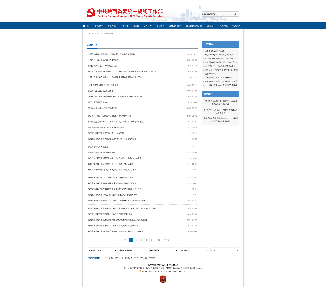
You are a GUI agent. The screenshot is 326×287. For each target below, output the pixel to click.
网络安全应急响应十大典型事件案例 (219, 55)
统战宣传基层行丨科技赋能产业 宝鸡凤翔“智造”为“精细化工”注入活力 (115, 189)
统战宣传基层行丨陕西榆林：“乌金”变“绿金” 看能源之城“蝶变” (112, 170)
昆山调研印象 (210, 74)
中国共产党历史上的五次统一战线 (218, 78)
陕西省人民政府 (131, 258)
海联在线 (143, 258)
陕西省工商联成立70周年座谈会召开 (102, 66)
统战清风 (236, 26)
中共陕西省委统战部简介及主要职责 (219, 58)
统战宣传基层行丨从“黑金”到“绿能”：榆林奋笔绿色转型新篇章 (112, 195)
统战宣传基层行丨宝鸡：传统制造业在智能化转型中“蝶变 (110, 178)
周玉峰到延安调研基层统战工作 (100, 91)
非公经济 (160, 26)
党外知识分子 (175, 26)
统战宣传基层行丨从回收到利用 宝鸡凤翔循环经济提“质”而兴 (112, 183)
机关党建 (224, 26)
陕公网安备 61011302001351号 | (155, 271)
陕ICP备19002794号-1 (177, 271)
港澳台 (136, 26)
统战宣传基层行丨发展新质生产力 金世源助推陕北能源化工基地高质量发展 (118, 220)
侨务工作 (148, 26)
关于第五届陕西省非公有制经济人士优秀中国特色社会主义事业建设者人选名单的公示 (122, 71)
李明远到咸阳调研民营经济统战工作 (102, 108)
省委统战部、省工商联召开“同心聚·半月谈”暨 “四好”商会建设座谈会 (115, 97)
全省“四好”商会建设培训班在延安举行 (103, 85)
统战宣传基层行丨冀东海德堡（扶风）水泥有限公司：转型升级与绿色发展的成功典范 (122, 208)
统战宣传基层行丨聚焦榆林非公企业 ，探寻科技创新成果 (110, 164)
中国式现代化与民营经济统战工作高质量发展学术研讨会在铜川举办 (115, 77)
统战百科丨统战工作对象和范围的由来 (220, 66)
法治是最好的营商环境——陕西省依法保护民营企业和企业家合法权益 (116, 122)
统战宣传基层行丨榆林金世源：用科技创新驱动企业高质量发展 (113, 226)
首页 (88, 26)
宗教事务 (124, 26)
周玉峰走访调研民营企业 (98, 102)
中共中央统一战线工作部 (114, 258)
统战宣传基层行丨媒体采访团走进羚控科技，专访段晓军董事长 (113, 139)
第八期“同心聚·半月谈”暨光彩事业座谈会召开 (106, 127)
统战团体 (211, 26)
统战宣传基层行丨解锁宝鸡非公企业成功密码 (106, 133)
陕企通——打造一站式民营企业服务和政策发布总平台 (109, 116)
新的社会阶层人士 (194, 26)
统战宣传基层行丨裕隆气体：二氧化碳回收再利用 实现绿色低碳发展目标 (117, 200)
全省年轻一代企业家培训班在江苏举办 (103, 60)
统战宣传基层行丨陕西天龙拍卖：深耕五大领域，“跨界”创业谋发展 (114, 158)
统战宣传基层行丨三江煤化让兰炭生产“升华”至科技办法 (110, 214)
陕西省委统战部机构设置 (215, 51)
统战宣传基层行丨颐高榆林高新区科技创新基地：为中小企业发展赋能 (116, 231)
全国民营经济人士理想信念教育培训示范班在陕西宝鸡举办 (111, 54)
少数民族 (111, 26)
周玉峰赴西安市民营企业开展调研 (101, 152)
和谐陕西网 (152, 258)
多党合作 (99, 26)
